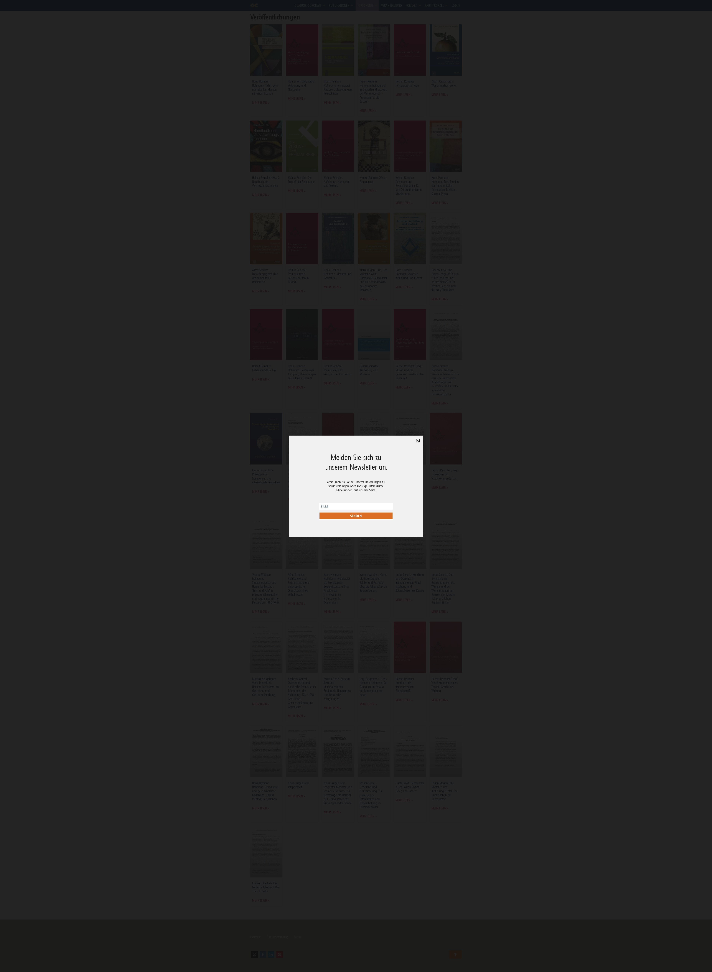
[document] (356, 486)
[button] (417, 440)
